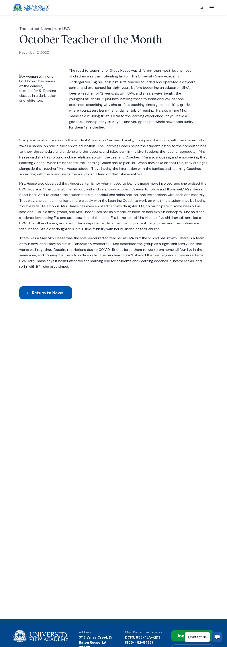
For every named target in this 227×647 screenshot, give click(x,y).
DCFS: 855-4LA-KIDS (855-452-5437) (142, 640)
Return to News (47, 293)
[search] (201, 8)
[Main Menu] (211, 7)
